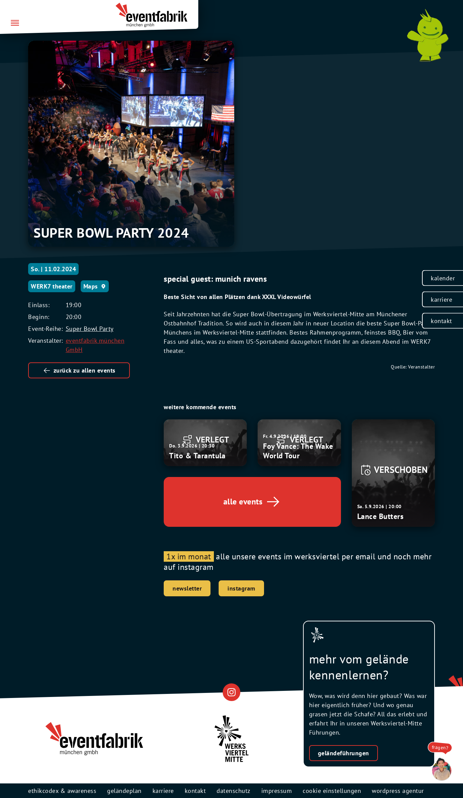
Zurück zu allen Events (85, 370)
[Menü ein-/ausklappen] (15, 23)
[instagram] (231, 692)
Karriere (441, 299)
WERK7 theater (52, 286)
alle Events (243, 501)
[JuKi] (428, 35)
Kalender (443, 278)
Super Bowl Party (90, 329)
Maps (90, 286)
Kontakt (441, 320)
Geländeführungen (343, 753)
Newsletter (187, 588)
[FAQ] (440, 769)
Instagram (241, 588)
